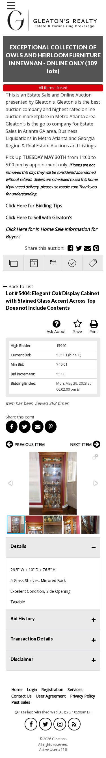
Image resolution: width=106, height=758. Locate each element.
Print (93, 331)
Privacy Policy (82, 696)
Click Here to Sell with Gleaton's (39, 217)
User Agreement (51, 696)
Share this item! (20, 417)
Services (75, 689)
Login (32, 689)
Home (17, 689)
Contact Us (21, 696)
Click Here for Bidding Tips (34, 205)
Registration (52, 689)
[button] (95, 456)
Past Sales (20, 702)
